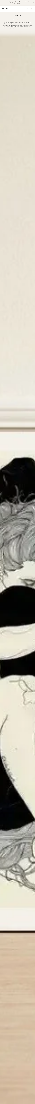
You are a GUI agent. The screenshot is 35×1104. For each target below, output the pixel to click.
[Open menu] (31, 8)
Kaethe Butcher (17, 20)
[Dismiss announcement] (33, 2)
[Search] (25, 9)
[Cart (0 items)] (28, 9)
